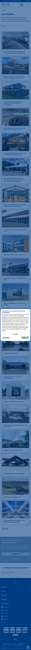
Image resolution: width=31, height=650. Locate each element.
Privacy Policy (15, 329)
